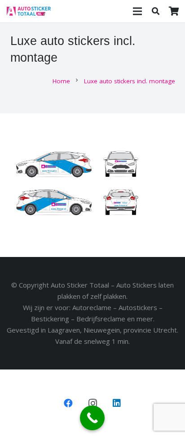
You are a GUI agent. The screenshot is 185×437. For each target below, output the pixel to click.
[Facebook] (68, 403)
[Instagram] (92, 403)
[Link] (29, 11)
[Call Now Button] (92, 417)
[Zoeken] (155, 11)
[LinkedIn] (117, 403)
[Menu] (137, 11)
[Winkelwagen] (174, 11)
